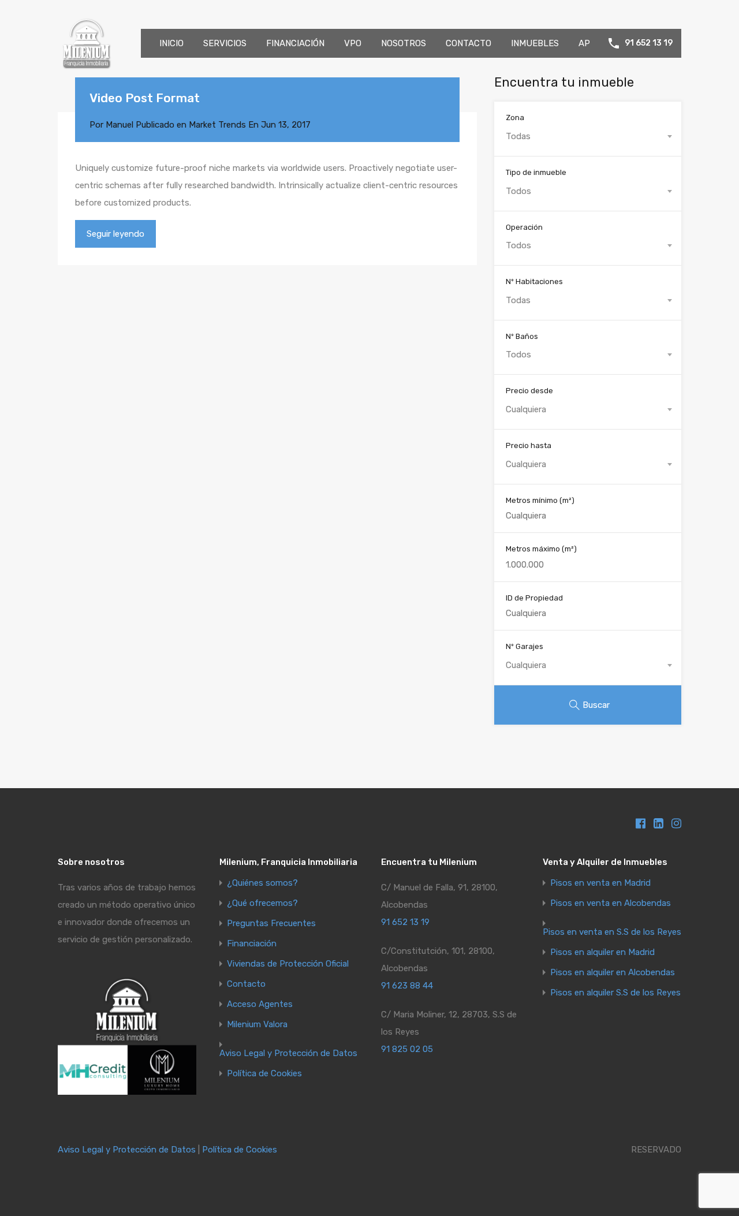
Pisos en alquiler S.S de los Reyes (615, 993)
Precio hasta (528, 445)
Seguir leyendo (115, 234)
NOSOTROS (403, 43)
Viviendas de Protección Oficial (288, 964)
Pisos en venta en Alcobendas (610, 903)
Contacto (246, 984)
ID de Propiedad (534, 598)
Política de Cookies (264, 1073)
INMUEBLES (535, 43)
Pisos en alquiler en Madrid (602, 952)
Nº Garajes (524, 646)
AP (584, 43)
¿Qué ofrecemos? (262, 903)
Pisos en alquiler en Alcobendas (612, 972)
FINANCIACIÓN (295, 43)
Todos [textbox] (518, 191)
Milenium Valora (257, 1024)
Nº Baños (522, 336)
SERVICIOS (225, 43)
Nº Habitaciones (534, 281)
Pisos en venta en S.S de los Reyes (612, 932)
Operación (524, 227)
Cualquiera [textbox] (526, 409)
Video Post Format (144, 98)
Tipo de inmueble (536, 172)
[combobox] (588, 136)
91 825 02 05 (407, 1049)
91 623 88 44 (407, 985)
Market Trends (217, 125)
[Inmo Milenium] (86, 67)
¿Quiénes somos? (262, 883)
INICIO (171, 43)
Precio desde (529, 390)
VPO (352, 43)
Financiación (252, 943)
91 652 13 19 (649, 43)
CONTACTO (468, 43)
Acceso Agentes (260, 1004)
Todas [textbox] (518, 136)
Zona (515, 117)
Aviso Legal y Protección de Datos (288, 1053)
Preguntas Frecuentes (271, 923)
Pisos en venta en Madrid (600, 883)
